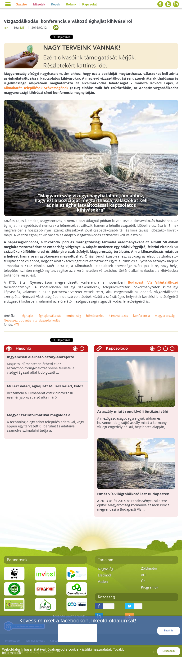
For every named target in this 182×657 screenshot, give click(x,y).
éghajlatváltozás (49, 315)
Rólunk (71, 4)
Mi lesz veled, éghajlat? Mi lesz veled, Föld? (45, 386)
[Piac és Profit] (45, 588)
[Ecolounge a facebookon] (160, 4)
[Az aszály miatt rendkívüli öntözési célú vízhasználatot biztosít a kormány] (136, 381)
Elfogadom (169, 650)
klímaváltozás (118, 315)
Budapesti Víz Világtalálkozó (153, 282)
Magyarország (165, 315)
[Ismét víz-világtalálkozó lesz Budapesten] (136, 463)
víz (35, 320)
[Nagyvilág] (56, 27)
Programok (149, 587)
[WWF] (14, 573)
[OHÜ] (76, 573)
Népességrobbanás (17, 320)
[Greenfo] (14, 604)
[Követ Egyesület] (76, 604)
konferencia (141, 315)
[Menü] (8, 4)
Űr (143, 581)
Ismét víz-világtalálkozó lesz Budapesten (133, 494)
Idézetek (39, 4)
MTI (22, 27)
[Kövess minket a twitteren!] (168, 4)
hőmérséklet (95, 315)
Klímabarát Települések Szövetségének (36, 88)
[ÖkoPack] (14, 588)
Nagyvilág (105, 568)
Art (143, 574)
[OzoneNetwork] (76, 588)
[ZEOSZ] (45, 604)
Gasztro (21, 4)
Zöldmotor (149, 568)
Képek (55, 4)
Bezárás (168, 630)
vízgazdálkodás (49, 320)
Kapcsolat (89, 4)
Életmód (104, 575)
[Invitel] (45, 573)
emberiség (73, 315)
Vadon (103, 581)
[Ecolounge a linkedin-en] (176, 4)
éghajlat (27, 315)
